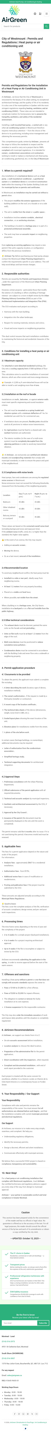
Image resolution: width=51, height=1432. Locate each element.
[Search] (46, 26)
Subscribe (43, 1323)
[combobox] (25, 26)
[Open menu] (46, 13)
